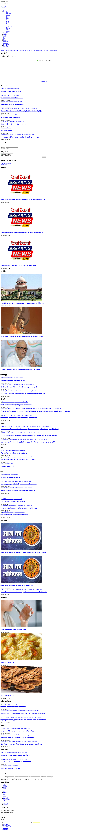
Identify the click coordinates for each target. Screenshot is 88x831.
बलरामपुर (8, 15)
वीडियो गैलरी (53, 50)
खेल (4, 39)
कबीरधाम (8, 28)
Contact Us (5, 829)
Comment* (3, 147)
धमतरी (7, 22)
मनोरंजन (5, 45)
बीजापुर (7, 18)
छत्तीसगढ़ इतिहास (6, 44)
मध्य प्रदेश (5, 34)
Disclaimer (5, 828)
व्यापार (4, 40)
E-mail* (2, 151)
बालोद (7, 12)
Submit (44, 156)
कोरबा (7, 32)
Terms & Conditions (7, 826)
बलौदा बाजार (8, 13)
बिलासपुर (8, 20)
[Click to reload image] (6, 154)
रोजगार (4, 36)
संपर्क (4, 48)
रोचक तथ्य (5, 41)
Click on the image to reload (7, 155)
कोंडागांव (7, 31)
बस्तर (7, 16)
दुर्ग (6, 23)
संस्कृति (4, 35)
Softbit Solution (36, 822)
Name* (2, 148)
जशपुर (7, 27)
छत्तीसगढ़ (5, 11)
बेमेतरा (7, 17)
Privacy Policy (6, 825)
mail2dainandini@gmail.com (10, 819)
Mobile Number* (4, 149)
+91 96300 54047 (10, 817)
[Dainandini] (44, 6)
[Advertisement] (42, 70)
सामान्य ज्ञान (5, 43)
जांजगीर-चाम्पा (9, 26)
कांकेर (7, 29)
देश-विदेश (5, 33)
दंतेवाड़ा (7, 21)
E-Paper (5, 792)
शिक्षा (4, 38)
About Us (5, 824)
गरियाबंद (7, 24)
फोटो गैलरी (5, 46)
